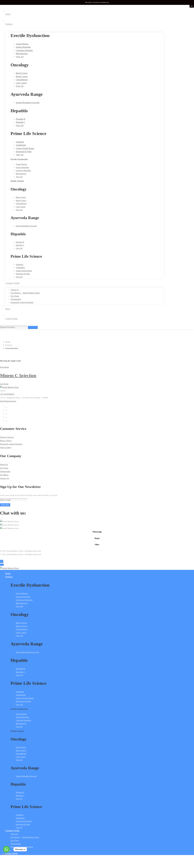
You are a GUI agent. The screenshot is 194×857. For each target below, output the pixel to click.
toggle (192, 6)
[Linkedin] (6, 420)
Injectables (4, 367)
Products (8, 345)
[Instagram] (6, 417)
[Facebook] (6, 410)
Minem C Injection (18, 375)
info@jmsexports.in (8, 401)
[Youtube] (6, 413)
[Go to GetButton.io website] (6, 854)
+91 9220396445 (7, 394)
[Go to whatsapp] (6, 849)
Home (7, 342)
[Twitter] (6, 406)
